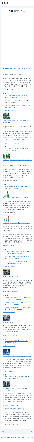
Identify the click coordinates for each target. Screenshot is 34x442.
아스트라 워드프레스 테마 (26, 437)
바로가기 (5, 3)
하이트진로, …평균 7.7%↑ (16, 105)
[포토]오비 (10, 276)
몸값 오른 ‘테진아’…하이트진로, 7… (17, 148)
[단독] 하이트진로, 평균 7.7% (15, 197)
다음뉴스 (16, 89)
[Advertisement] (17, 31)
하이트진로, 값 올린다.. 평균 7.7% (16, 223)
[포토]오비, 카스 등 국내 (16, 302)
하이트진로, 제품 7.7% (13, 409)
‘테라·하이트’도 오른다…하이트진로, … (17, 100)
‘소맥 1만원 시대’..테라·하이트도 (16, 186)
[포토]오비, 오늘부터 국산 (17, 297)
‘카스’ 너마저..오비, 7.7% (16, 341)
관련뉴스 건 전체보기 (9, 110)
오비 (9, 322)
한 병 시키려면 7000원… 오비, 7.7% (17, 356)
